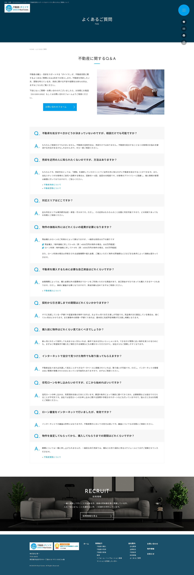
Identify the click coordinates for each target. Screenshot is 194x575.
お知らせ (150, 554)
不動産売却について (52, 185)
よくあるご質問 (135, 558)
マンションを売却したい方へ (107, 561)
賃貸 (98, 555)
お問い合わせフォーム (56, 107)
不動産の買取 (101, 552)
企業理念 (133, 549)
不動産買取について (52, 188)
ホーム (86, 544)
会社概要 (133, 546)
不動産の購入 (101, 546)
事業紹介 (99, 544)
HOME (32, 49)
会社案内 (132, 544)
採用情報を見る (90, 516)
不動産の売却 (101, 549)
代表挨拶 (133, 552)
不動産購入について (52, 291)
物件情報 (150, 549)
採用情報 (133, 555)
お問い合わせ (152, 544)
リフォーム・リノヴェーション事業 (109, 558)
